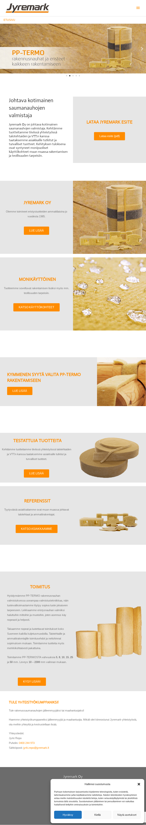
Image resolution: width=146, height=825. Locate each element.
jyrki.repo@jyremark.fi (36, 747)
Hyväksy (68, 814)
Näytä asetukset (126, 814)
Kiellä (97, 814)
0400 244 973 (27, 743)
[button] (139, 784)
